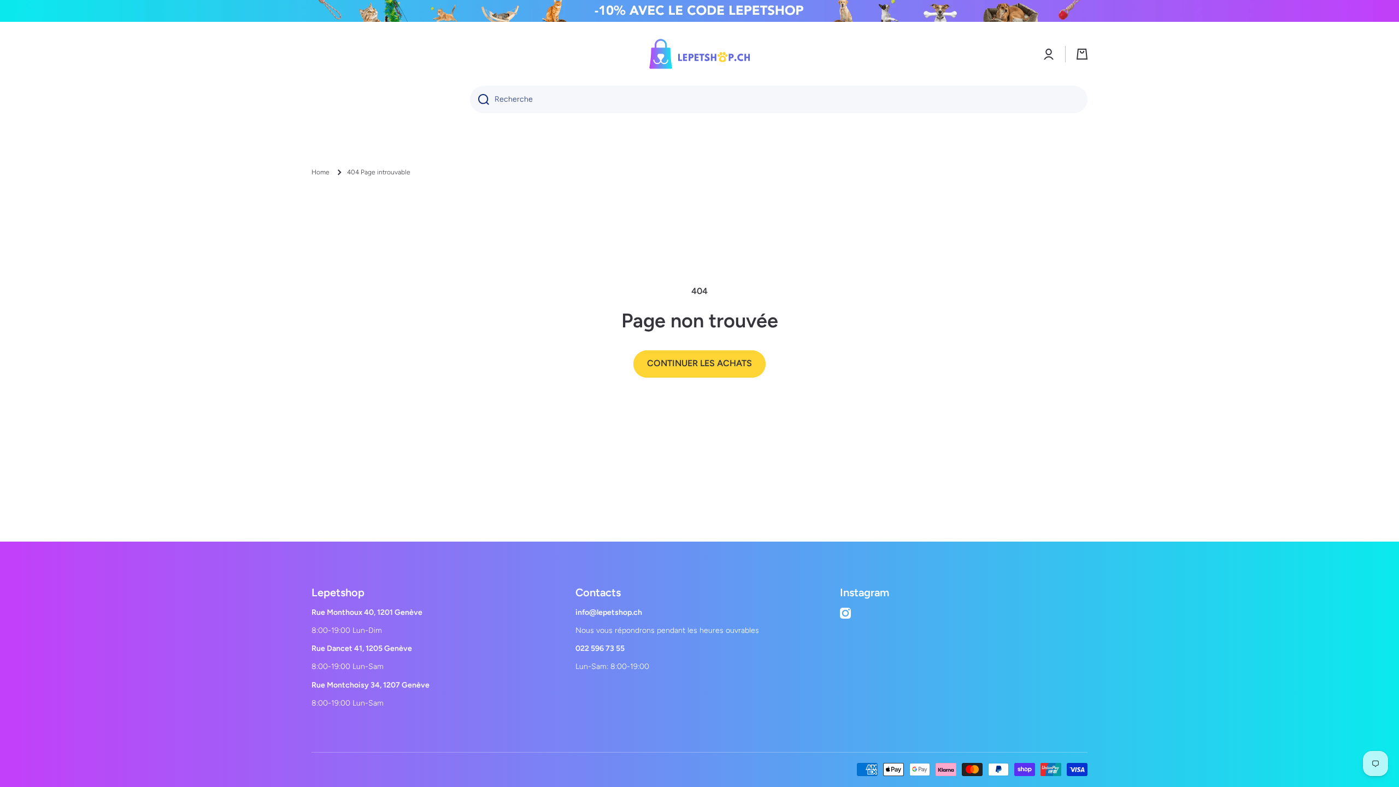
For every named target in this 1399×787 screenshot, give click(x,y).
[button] (1082, 54)
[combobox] (779, 99)
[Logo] (699, 54)
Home (320, 172)
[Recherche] (479, 99)
